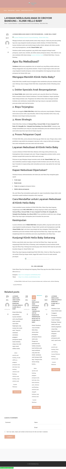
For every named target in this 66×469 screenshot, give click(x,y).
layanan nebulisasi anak (37, 55)
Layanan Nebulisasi (12, 23)
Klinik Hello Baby (33, 237)
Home (5, 10)
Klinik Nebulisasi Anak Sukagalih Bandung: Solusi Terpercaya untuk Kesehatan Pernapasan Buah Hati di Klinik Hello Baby (36, 311)
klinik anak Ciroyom (26, 281)
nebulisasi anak (46, 281)
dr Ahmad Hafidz (18, 281)
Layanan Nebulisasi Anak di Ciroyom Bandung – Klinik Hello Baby (33, 23)
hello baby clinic (35, 380)
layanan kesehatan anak (37, 281)
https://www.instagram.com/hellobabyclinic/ (29, 274)
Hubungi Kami (11, 10)
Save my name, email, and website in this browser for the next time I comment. (27, 431)
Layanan (18, 10)
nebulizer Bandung (55, 281)
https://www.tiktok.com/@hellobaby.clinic (29, 277)
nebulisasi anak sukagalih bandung (35, 392)
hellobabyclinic (7, 309)
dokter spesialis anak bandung (15, 355)
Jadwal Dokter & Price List (27, 10)
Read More (17, 392)
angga (46, 309)
